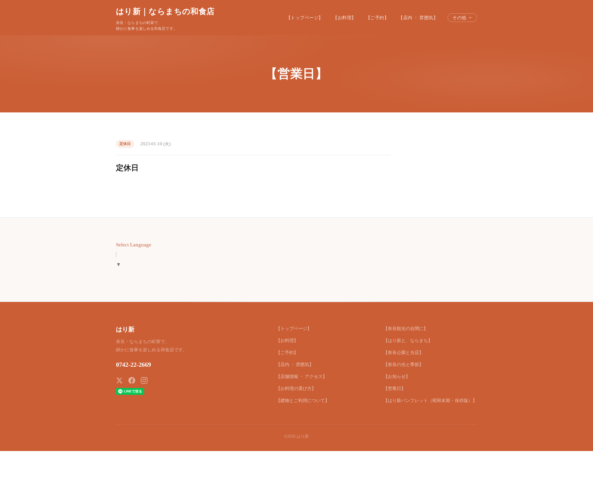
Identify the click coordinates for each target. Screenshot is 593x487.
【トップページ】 (304, 17)
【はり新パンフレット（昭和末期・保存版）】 (430, 400)
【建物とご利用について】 (302, 400)
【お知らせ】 (396, 376)
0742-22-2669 (133, 364)
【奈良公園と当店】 (403, 352)
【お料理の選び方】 (296, 388)
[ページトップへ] (574, 474)
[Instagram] (144, 380)
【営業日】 (394, 388)
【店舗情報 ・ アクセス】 (301, 376)
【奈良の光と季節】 (403, 364)
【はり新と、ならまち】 (407, 340)
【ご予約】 (377, 17)
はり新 (125, 329)
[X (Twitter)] (119, 380)
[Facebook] (131, 380)
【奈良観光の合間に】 (405, 328)
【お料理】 (344, 17)
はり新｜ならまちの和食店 (165, 11)
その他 (459, 17)
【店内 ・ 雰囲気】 (418, 17)
